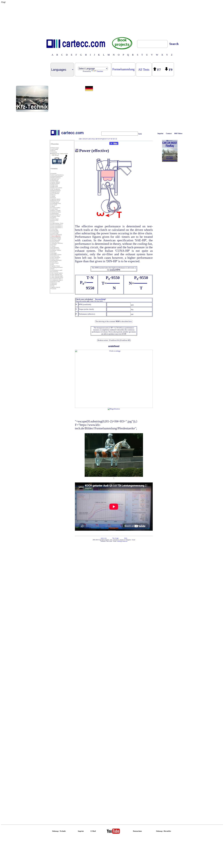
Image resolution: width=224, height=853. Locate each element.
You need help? (100, 299)
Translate (100, 71)
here (130, 321)
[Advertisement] (112, 19)
